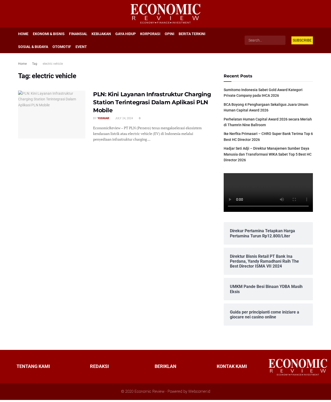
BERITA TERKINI (192, 34)
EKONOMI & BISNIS (49, 34)
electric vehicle (53, 64)
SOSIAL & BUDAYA (33, 47)
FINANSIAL (78, 34)
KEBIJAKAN (101, 34)
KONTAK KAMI (232, 366)
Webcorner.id (199, 391)
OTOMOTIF (61, 47)
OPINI (169, 34)
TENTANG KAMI (33, 366)
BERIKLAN (165, 366)
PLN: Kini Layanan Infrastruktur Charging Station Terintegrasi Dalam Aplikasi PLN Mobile (152, 102)
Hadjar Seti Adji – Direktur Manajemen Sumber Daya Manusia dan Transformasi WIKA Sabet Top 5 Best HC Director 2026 (268, 154)
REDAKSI (99, 366)
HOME (23, 34)
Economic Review (149, 391)
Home (22, 64)
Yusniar (103, 118)
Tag (34, 64)
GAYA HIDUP (125, 34)
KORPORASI (150, 34)
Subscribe (302, 40)
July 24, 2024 (123, 118)
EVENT (81, 47)
